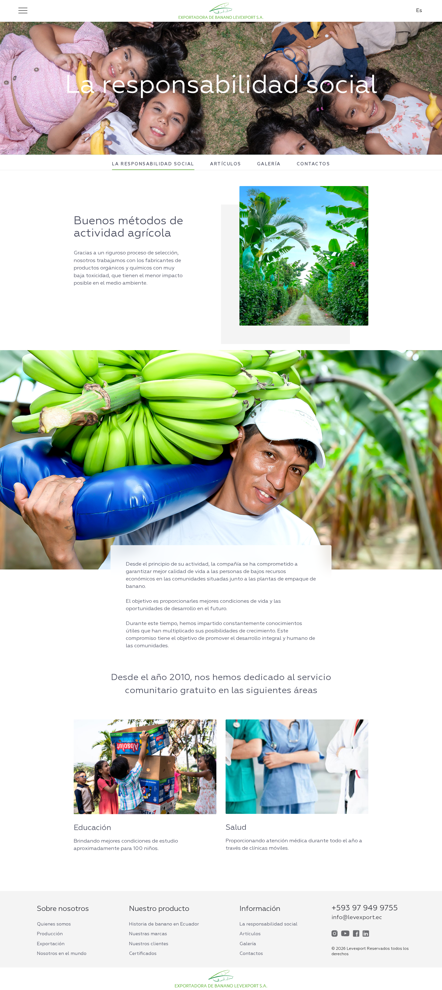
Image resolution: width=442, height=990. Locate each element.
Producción (50, 934)
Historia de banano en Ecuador (164, 924)
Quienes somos (54, 924)
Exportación (50, 944)
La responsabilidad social (153, 164)
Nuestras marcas (148, 934)
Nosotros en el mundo (61, 953)
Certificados (143, 953)
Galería (269, 164)
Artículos (225, 164)
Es (419, 10)
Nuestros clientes (148, 944)
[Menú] (22, 10)
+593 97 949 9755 (365, 908)
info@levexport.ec (357, 917)
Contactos (313, 164)
